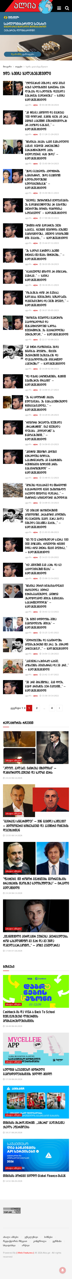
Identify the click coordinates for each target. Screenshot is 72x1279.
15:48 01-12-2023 (50, 478)
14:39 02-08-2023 (50, 369)
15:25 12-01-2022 (50, 633)
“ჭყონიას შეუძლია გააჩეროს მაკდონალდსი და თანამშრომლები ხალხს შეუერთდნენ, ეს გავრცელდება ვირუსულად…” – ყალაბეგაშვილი (46, 326)
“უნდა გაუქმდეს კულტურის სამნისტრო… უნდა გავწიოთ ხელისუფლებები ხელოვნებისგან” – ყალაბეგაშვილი (42, 179)
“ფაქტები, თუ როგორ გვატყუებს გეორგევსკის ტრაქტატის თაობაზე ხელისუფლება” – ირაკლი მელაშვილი (36, 883)
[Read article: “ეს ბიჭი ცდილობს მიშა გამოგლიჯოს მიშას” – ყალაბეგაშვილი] (13, 624)
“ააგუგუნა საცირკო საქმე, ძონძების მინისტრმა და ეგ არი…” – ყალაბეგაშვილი (47, 665)
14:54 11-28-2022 (50, 654)
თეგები (18, 66)
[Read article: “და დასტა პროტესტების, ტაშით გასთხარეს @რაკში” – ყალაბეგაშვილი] (13, 381)
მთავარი (7, 66)
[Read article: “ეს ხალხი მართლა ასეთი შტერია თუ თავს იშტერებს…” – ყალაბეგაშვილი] (13, 256)
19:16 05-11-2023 (50, 285)
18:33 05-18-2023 (50, 264)
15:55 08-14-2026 (13, 835)
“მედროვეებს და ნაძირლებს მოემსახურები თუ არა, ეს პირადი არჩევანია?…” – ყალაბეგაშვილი (46, 644)
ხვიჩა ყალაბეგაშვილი (37, 66)
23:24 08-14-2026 (13, 778)
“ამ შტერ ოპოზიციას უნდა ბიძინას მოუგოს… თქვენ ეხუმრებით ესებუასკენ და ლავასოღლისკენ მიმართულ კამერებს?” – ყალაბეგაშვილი (45, 355)
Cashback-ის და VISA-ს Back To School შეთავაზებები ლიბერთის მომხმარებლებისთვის (29, 1016)
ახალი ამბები (13, 760)
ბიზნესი (48, 1237)
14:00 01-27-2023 (50, 390)
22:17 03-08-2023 (50, 339)
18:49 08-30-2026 (13, 1026)
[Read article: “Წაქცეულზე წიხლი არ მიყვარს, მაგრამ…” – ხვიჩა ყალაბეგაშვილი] (13, 276)
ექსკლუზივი (31, 1237)
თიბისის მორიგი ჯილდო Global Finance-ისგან (34, 1176)
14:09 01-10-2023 (50, 503)
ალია (35, 105)
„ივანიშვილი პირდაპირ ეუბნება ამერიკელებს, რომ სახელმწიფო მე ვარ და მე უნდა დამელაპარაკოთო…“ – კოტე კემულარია (35, 940)
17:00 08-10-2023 (50, 218)
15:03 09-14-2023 (50, 163)
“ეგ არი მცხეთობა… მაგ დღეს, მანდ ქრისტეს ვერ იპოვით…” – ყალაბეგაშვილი (45, 686)
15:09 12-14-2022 (50, 578)
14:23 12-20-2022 (50, 557)
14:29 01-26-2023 (50, 415)
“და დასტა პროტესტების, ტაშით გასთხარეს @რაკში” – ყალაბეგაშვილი (45, 380)
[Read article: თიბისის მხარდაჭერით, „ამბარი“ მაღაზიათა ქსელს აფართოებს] (36, 1102)
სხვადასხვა (9, 1245)
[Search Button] (67, 8)
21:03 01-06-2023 (50, 532)
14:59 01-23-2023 (50, 444)
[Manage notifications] (62, 1270)
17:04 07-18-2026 (13, 951)
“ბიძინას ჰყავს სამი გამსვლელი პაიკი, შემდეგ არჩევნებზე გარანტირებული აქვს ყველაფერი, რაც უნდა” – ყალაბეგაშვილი (47, 150)
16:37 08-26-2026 (13, 1132)
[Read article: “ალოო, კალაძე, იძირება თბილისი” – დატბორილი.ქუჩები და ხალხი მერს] (36, 747)
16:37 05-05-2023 (50, 310)
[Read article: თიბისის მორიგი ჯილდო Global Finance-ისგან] (36, 1155)
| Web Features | (25, 1253)
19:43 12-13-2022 (50, 612)
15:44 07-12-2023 (50, 243)
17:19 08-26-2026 (13, 1079)
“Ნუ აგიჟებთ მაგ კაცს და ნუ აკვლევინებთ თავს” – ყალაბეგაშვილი (43, 569)
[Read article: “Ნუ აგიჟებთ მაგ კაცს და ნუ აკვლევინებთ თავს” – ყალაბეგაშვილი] (13, 570)
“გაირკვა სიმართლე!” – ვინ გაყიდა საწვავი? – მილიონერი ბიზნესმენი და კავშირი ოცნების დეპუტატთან (36, 825)
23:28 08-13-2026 (13, 893)
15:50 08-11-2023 (50, 193)
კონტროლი (39, 1241)
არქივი (26, 1245)
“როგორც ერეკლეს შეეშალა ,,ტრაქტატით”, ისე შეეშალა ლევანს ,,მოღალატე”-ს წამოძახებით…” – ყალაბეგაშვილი (43, 431)
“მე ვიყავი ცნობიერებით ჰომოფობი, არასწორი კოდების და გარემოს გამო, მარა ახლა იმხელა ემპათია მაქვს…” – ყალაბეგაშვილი (45, 518)
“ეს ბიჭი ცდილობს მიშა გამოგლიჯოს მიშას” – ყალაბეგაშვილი (40, 623)
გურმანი (57, 1241)
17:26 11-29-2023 (50, 134)
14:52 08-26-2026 (13, 1181)
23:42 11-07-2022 (50, 675)
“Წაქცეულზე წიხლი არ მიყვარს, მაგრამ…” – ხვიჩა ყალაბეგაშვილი (46, 276)
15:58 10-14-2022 (50, 696)
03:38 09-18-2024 (50, 105)
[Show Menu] (59, 8)
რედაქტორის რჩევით (15, 1241)
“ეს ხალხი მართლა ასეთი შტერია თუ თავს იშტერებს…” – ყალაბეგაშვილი (45, 255)
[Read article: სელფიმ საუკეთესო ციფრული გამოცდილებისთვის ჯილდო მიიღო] (36, 1049)
